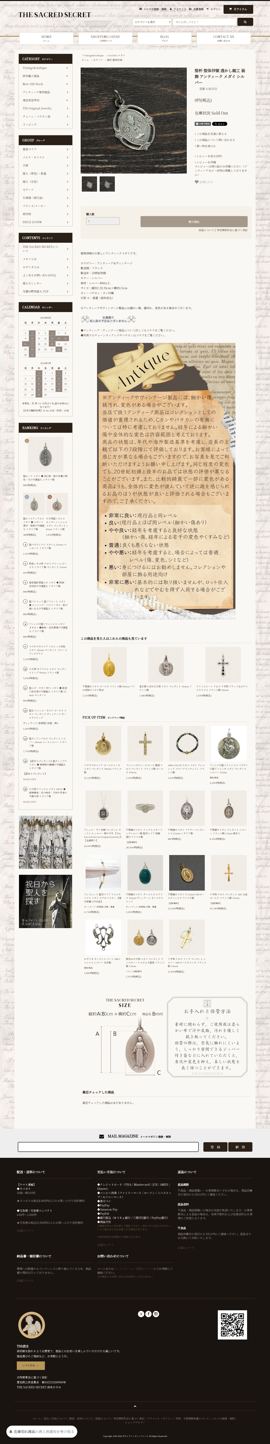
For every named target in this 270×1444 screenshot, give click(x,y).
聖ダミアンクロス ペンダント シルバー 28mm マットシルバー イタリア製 (48, 742)
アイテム (240, 9)
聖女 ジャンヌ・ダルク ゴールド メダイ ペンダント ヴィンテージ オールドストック (47, 714)
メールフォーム (123, 1269)
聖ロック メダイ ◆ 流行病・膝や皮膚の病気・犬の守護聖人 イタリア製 (45, 477)
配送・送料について (81, 1418)
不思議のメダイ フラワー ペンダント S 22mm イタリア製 (186, 831)
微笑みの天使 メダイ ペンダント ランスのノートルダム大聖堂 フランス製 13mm (145, 962)
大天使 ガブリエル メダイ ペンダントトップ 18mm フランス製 (47, 670)
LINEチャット (144, 1269)
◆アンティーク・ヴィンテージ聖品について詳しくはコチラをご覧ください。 (129, 330)
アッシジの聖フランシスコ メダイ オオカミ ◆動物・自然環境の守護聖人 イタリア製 (48, 627)
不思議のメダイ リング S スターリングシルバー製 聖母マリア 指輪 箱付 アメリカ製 (144, 833)
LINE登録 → (31, 1365)
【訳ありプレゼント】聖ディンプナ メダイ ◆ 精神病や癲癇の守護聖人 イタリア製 (48, 764)
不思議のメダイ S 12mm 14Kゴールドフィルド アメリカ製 (186, 896)
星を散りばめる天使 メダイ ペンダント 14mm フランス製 (165, 688)
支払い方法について (55, 1418)
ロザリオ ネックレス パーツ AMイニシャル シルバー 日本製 (102, 960)
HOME (46, 38)
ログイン (216, 9)
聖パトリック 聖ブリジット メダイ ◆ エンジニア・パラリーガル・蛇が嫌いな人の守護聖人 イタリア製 (48, 605)
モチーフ (98, 59)
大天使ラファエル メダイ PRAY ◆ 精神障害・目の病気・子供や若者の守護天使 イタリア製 (48, 792)
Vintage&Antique (94, 55)
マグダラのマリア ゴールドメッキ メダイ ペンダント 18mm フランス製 (103, 768)
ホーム (85, 59)
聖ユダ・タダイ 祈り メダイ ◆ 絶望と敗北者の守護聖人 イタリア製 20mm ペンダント (48, 691)
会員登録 (198, 9)
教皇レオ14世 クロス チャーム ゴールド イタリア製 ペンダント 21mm (48, 565)
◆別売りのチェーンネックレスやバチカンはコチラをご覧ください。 (123, 335)
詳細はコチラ (25, 1230)
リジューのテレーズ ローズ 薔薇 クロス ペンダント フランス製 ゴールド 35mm (144, 768)
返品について (206, 230)
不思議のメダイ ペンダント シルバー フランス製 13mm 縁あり (228, 831)
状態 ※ (85, 298)
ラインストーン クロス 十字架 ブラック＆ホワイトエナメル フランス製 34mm (222, 688)
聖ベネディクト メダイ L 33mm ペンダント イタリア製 (47, 546)
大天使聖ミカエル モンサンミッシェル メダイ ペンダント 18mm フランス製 (56, 524)
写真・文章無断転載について (192, 1418)
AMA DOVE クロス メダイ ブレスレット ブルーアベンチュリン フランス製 (186, 768)
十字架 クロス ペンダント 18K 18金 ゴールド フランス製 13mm (228, 896)
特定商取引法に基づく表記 (232, 230)
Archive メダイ (116, 55)
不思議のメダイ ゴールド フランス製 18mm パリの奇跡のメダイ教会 (108, 688)
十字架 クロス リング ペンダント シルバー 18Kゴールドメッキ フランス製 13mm (187, 962)
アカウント (180, 9)
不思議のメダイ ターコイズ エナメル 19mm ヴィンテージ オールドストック (144, 898)
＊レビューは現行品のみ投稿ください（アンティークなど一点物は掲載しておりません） (221, 168)
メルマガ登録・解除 (155, 9)
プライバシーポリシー (160, 1418)
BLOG (164, 38)
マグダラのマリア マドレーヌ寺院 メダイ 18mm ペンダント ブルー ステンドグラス (48, 650)
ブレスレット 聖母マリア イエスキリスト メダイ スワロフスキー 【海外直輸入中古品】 (102, 898)
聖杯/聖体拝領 (114, 59)
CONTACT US (223, 38)
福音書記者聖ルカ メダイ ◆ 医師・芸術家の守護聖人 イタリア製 (47, 584)
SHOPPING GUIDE (105, 38)
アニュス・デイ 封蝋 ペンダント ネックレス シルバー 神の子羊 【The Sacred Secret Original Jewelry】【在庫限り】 (103, 835)
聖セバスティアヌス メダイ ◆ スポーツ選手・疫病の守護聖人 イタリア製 (33, 524)
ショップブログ (134, 1422)
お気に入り (206, 182)
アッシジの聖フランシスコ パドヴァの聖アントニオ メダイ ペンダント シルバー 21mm (229, 768)
